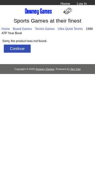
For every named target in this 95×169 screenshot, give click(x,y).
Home (65, 4)
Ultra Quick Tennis (70, 28)
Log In (82, 4)
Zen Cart (75, 69)
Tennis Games (45, 28)
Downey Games (45, 69)
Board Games (22, 28)
